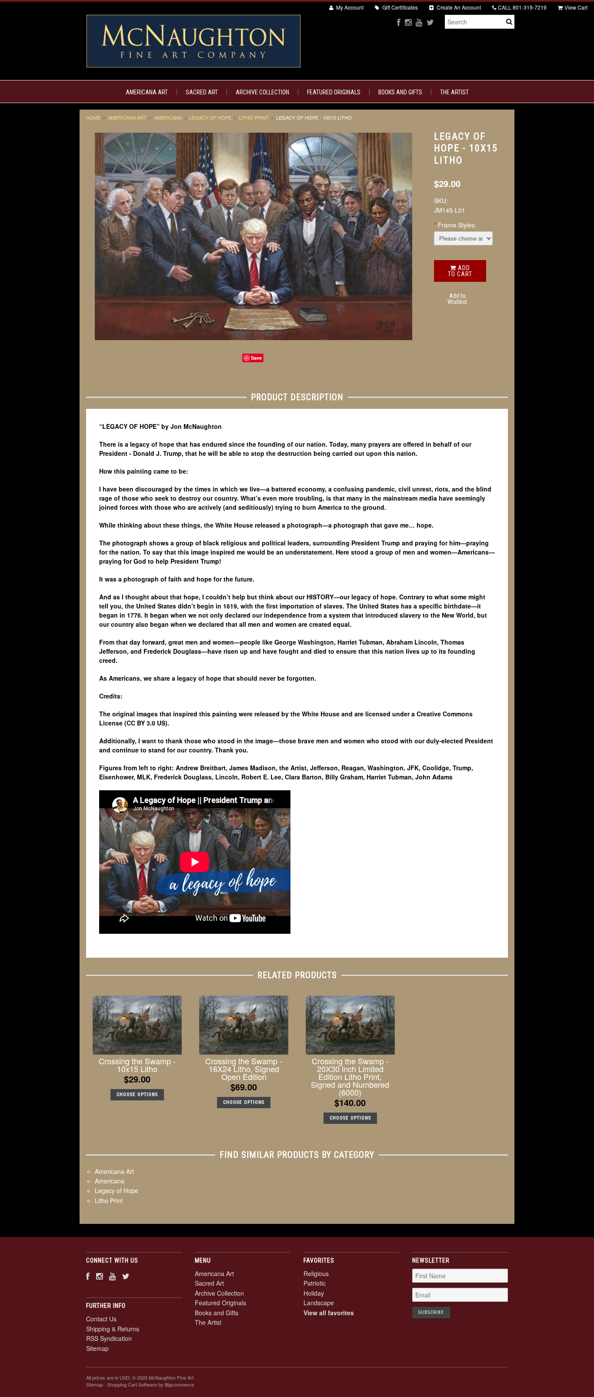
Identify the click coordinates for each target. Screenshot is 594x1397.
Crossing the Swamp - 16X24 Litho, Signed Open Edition (243, 1068)
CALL (522, 7)
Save (256, 357)
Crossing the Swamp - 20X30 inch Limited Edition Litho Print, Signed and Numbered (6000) (350, 1076)
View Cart (575, 7)
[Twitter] (430, 22)
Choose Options (137, 1094)
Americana (168, 117)
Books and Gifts (400, 92)
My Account (349, 7)
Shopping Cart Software (132, 1384)
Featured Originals (333, 92)
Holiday (314, 1293)
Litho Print (254, 117)
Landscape (319, 1302)
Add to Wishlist (457, 298)
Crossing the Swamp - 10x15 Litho (137, 1064)
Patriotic (315, 1283)
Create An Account (458, 7)
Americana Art (147, 92)
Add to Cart (460, 270)
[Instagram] (408, 22)
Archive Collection (262, 92)
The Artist (454, 92)
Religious (316, 1273)
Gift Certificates (399, 7)
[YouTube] (419, 22)
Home (93, 117)
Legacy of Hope (210, 117)
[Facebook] (398, 22)
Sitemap (97, 1348)
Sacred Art (202, 92)
